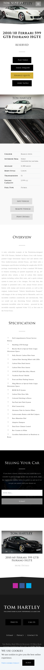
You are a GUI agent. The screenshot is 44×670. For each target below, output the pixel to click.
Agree (28, 662)
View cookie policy (10, 663)
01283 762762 (23, 83)
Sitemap (9, 635)
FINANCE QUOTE (22, 75)
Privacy (20, 635)
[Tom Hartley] (22, 609)
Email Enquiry (22, 67)
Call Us (31, 622)
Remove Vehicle (23, 209)
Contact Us (32, 635)
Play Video (22, 60)
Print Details (22, 216)
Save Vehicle (22, 201)
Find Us (14, 622)
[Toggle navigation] (38, 4)
